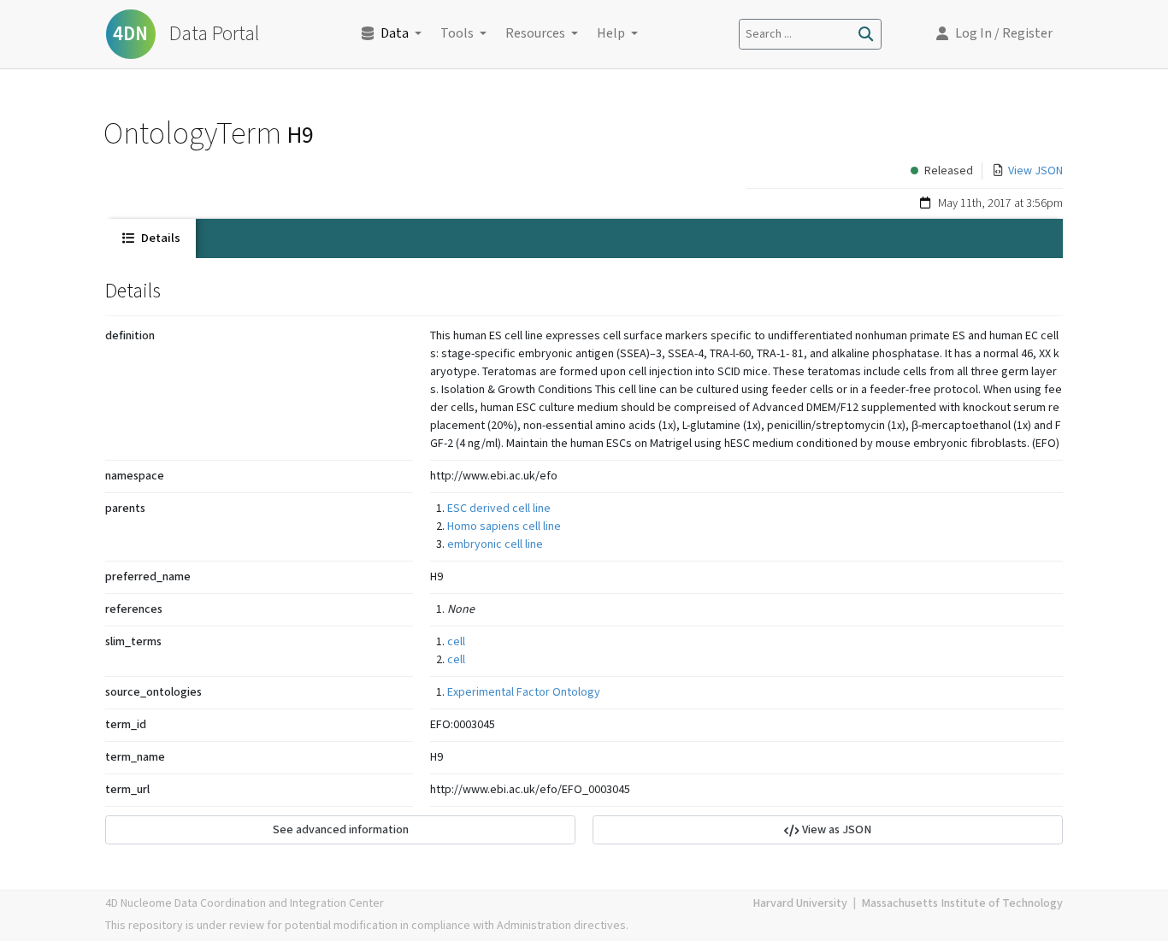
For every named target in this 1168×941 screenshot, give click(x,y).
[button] (994, 34)
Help (611, 34)
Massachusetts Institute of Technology (962, 903)
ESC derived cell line (499, 508)
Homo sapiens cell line (504, 526)
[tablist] (584, 238)
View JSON (1035, 171)
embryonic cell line (495, 544)
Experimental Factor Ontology (523, 692)
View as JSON (835, 830)
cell (456, 642)
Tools (457, 34)
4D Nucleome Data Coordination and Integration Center (244, 903)
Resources (535, 34)
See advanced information (341, 830)
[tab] (150, 238)
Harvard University (799, 903)
